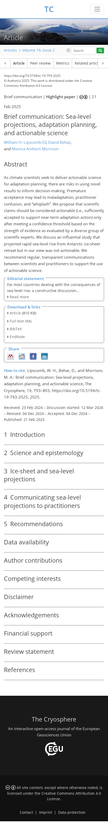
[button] (68, 50)
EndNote (17, 336)
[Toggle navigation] (97, 9)
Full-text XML (21, 321)
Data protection (71, 812)
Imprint (45, 812)
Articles (10, 50)
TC (49, 9)
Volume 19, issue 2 (38, 50)
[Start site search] (100, 51)
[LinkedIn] (44, 355)
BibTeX (16, 328)
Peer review (40, 63)
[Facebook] (33, 355)
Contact (26, 812)
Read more (19, 296)
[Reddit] (21, 355)
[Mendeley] (10, 355)
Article (19, 63)
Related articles (88, 63)
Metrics (62, 63)
